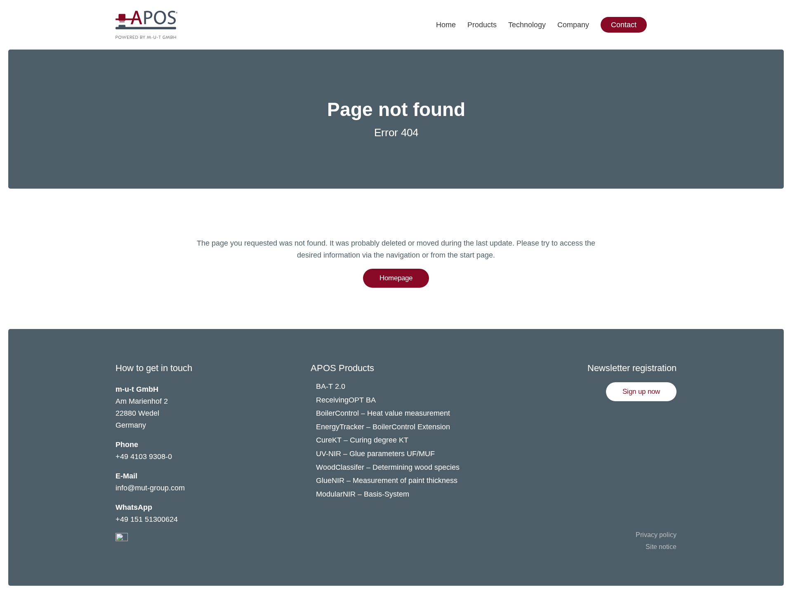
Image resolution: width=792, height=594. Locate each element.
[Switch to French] (682, 25)
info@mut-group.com (150, 488)
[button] (641, 391)
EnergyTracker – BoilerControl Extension (383, 427)
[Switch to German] (682, 8)
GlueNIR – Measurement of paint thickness (386, 480)
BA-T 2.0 (330, 386)
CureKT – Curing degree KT (362, 440)
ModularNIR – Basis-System (362, 494)
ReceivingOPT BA (346, 400)
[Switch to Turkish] (682, 41)
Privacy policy (656, 534)
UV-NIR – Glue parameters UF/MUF (376, 454)
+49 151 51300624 (147, 519)
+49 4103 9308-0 (144, 456)
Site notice (661, 546)
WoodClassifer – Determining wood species (388, 467)
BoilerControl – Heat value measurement (383, 413)
